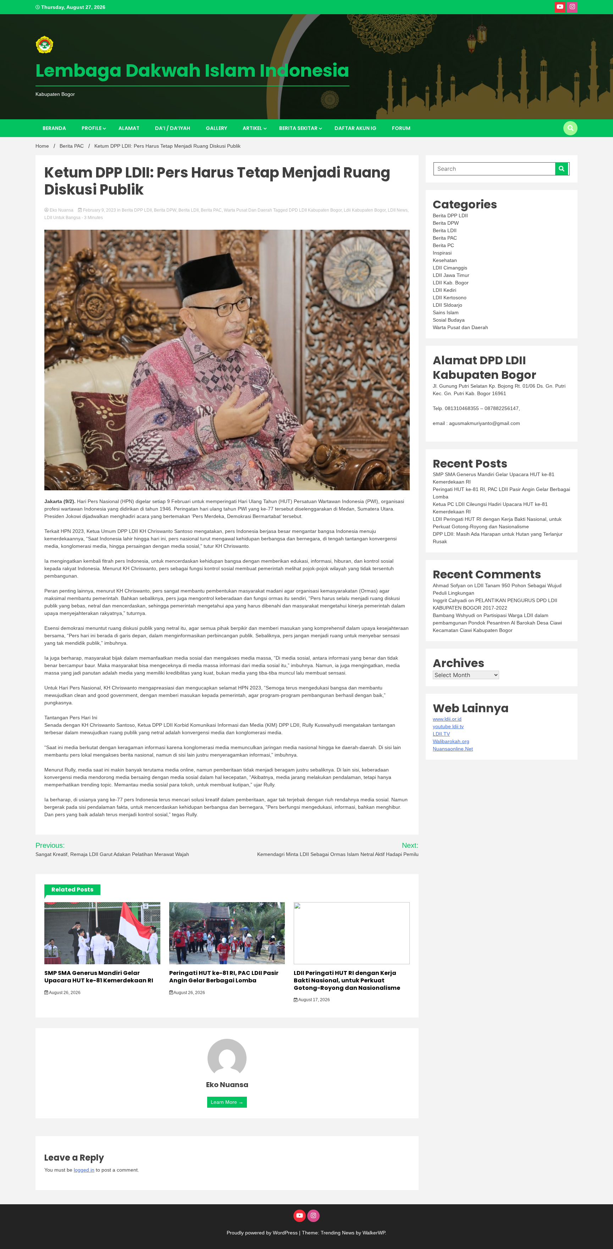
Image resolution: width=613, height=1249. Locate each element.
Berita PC (443, 245)
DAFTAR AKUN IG (355, 128)
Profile (91, 128)
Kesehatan (445, 260)
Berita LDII (188, 210)
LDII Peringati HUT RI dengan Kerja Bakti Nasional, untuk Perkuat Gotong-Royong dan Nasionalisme (347, 980)
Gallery (216, 128)
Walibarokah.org (451, 741)
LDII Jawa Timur (451, 275)
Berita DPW (165, 210)
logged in (84, 1170)
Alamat (128, 128)
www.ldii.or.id (447, 719)
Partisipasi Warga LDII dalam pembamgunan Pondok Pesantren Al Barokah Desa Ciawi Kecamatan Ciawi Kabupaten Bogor (497, 622)
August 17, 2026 (314, 999)
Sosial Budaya (449, 320)
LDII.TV (441, 734)
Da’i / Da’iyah (172, 128)
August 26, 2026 (64, 992)
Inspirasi (442, 253)
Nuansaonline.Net (453, 749)
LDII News (398, 210)
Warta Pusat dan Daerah (248, 210)
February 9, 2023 (99, 210)
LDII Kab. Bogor (451, 282)
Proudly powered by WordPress (263, 1233)
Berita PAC (211, 210)
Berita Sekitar (298, 128)
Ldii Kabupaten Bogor (365, 210)
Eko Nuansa (61, 210)
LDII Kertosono (449, 297)
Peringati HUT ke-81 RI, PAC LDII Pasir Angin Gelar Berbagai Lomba (223, 977)
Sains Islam (446, 312)
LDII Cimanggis (450, 268)
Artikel (252, 128)
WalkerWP (374, 1233)
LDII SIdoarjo (447, 305)
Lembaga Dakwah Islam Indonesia (192, 70)
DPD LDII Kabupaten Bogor (315, 210)
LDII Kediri (444, 290)
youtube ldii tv (448, 726)
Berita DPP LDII (137, 210)
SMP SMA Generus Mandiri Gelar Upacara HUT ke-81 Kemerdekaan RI (98, 977)
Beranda (54, 128)
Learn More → (227, 1102)
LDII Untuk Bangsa (62, 217)
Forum (401, 128)
